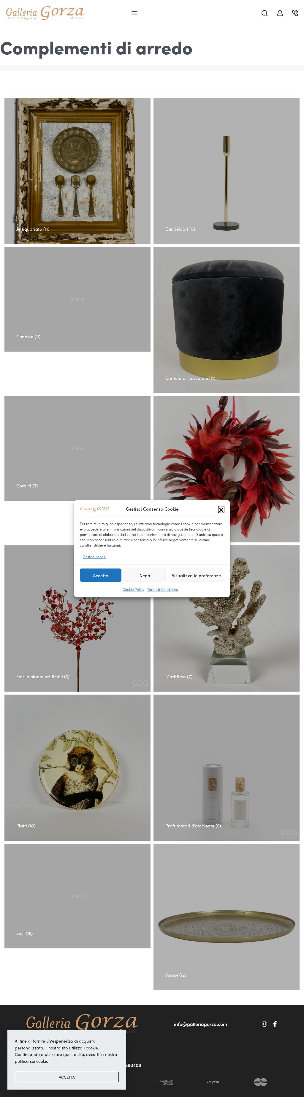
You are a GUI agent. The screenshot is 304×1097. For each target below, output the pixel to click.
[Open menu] (134, 13)
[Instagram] (264, 1024)
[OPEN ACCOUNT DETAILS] (280, 13)
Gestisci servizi (94, 556)
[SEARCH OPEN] (264, 13)
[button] (221, 509)
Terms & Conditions (162, 589)
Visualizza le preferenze (196, 575)
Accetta (100, 575)
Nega (145, 575)
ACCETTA (67, 1077)
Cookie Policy (133, 589)
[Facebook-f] (275, 1024)
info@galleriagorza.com (200, 1024)
